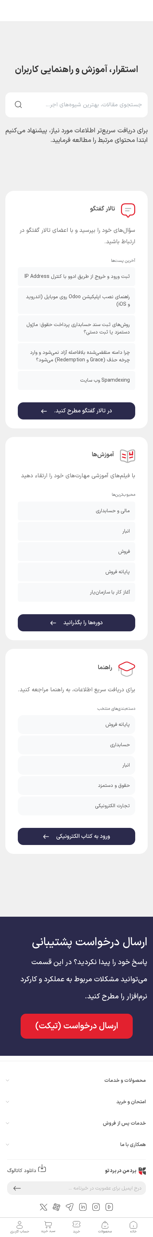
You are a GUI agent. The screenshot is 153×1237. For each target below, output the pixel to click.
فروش (124, 551)
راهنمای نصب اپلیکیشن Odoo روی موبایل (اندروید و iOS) (78, 300)
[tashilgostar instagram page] (96, 1207)
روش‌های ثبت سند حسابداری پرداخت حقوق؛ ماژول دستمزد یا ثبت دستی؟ (78, 328)
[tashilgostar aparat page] (56, 1207)
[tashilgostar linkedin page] (83, 1207)
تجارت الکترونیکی (112, 806)
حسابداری (120, 745)
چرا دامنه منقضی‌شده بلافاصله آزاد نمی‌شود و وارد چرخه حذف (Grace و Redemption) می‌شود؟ (80, 356)
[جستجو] (18, 104)
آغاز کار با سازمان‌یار (110, 592)
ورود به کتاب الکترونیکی (82, 836)
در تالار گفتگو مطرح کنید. (82, 411)
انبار (126, 531)
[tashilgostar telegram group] (70, 1207)
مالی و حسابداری (113, 511)
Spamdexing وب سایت (105, 380)
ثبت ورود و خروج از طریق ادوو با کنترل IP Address (77, 276)
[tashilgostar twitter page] (43, 1207)
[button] (17, 1188)
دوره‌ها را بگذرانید (82, 622)
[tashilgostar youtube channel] (109, 1207)
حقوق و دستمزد (114, 785)
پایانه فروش (117, 572)
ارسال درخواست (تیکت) (76, 1026)
